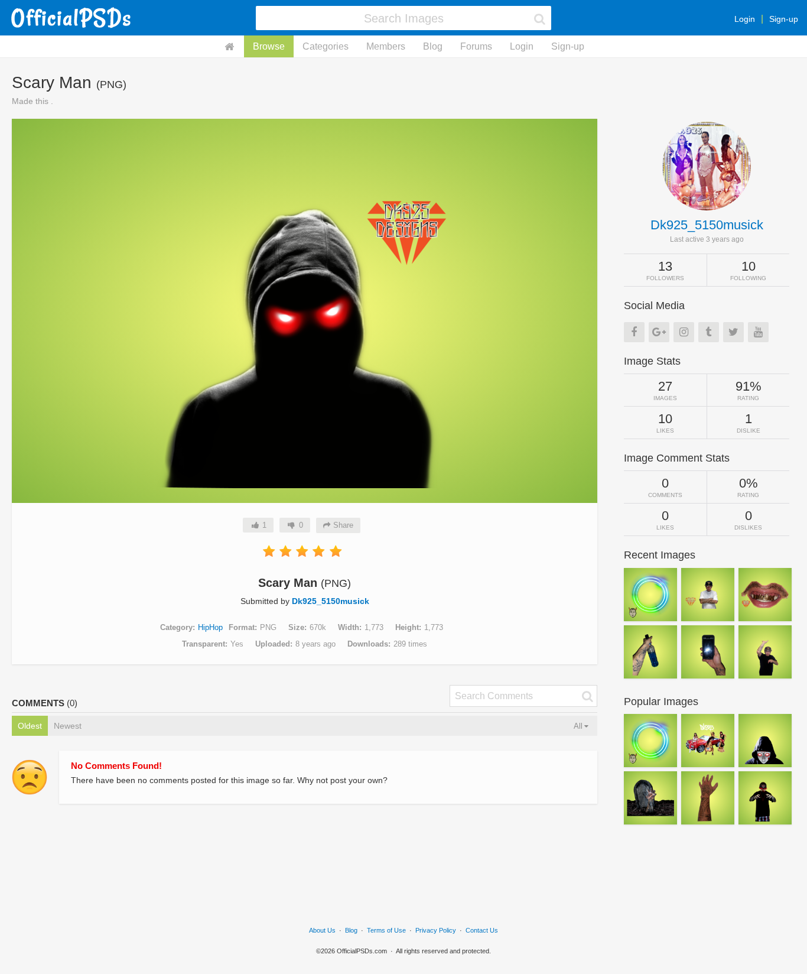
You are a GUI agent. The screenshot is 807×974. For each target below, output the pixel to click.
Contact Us (482, 930)
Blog (432, 46)
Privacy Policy (435, 930)
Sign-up (783, 19)
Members (385, 46)
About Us (322, 930)
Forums (476, 46)
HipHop (210, 627)
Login (744, 19)
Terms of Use (386, 930)
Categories (325, 46)
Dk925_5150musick (330, 601)
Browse (269, 46)
